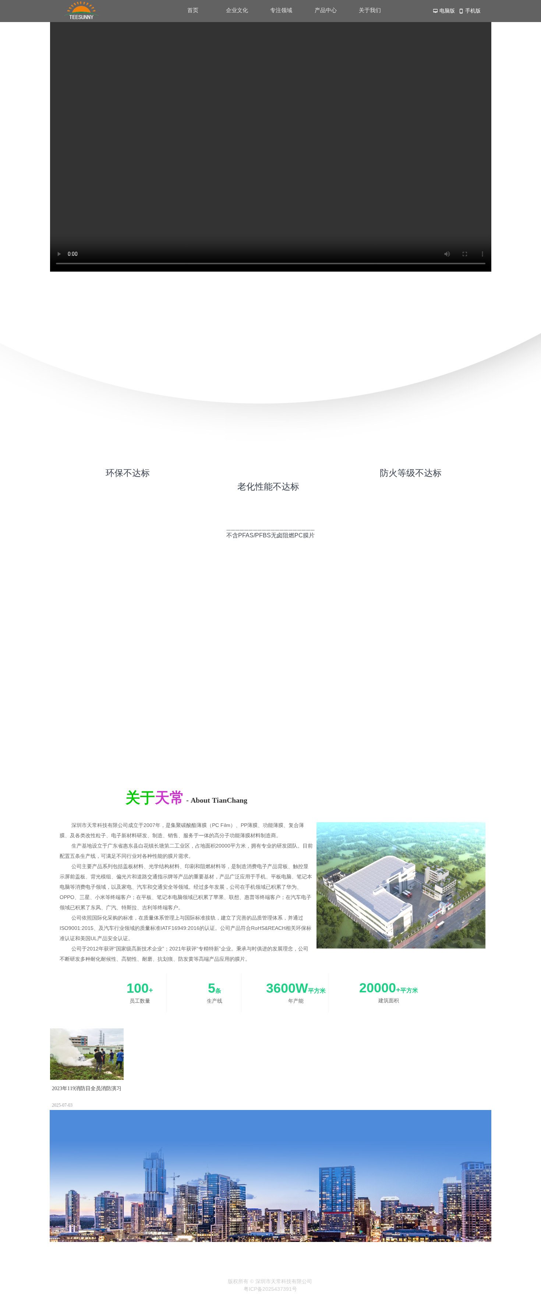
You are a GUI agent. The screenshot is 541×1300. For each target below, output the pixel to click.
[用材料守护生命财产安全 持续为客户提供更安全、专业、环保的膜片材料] (272, 744)
